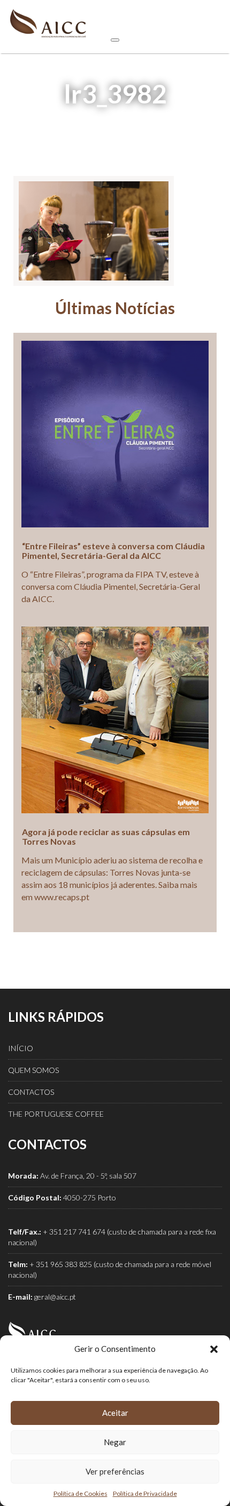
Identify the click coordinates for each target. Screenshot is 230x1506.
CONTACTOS (31, 1091)
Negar (115, 1442)
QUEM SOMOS (33, 1070)
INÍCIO (20, 1048)
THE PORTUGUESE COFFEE (56, 1113)
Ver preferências (115, 1471)
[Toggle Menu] (115, 40)
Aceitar (115, 1412)
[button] (214, 1349)
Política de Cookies (80, 1493)
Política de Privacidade (145, 1493)
